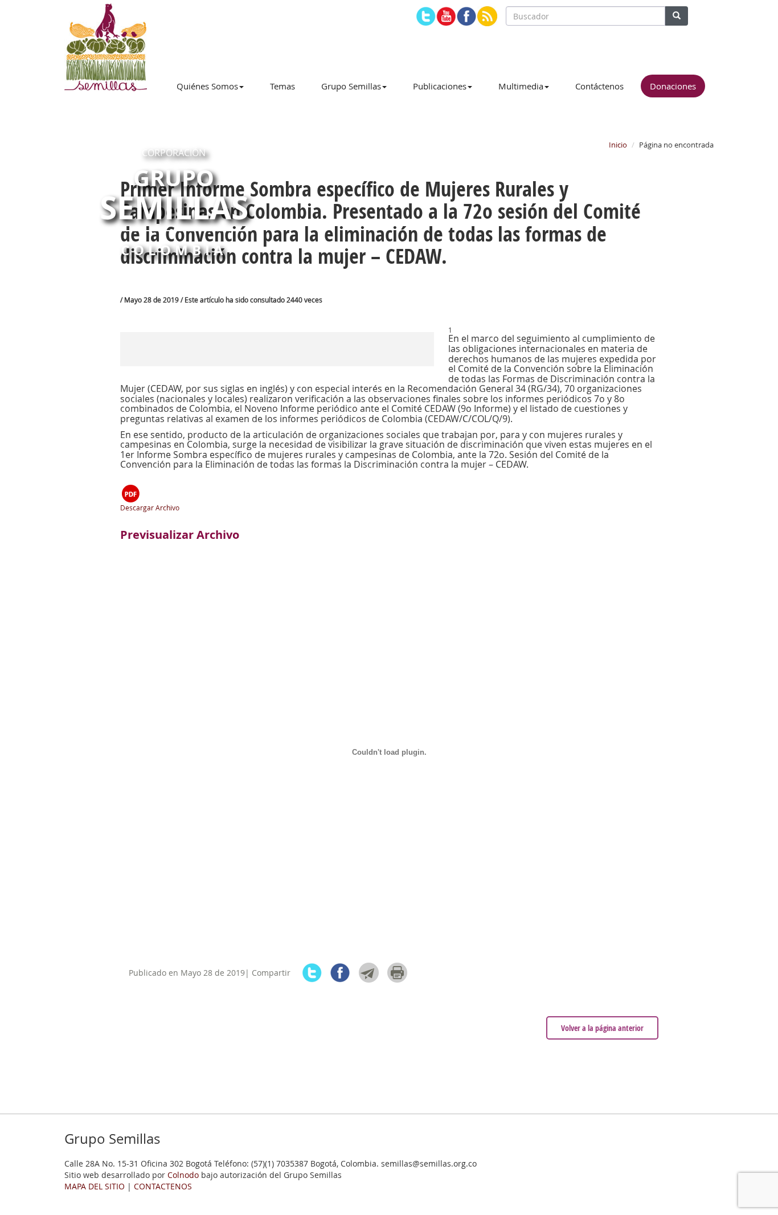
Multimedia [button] (520, 86)
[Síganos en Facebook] (467, 16)
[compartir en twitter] (312, 973)
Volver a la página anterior (602, 1027)
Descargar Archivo (149, 507)
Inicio (618, 145)
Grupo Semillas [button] (351, 86)
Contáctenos (599, 86)
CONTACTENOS (163, 1186)
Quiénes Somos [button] (207, 86)
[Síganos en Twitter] (426, 16)
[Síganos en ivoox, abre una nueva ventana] (487, 16)
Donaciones (673, 86)
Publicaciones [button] (439, 86)
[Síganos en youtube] (446, 16)
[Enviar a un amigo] (369, 973)
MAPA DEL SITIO (94, 1186)
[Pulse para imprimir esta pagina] (397, 973)
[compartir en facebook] (340, 973)
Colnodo (183, 1174)
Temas (282, 86)
